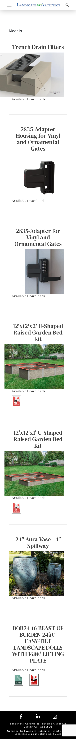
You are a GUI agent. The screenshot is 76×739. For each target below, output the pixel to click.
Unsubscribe (15, 731)
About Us (46, 726)
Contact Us (31, 726)
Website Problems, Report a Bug (46, 731)
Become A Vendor (53, 723)
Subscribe (16, 723)
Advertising (32, 723)
